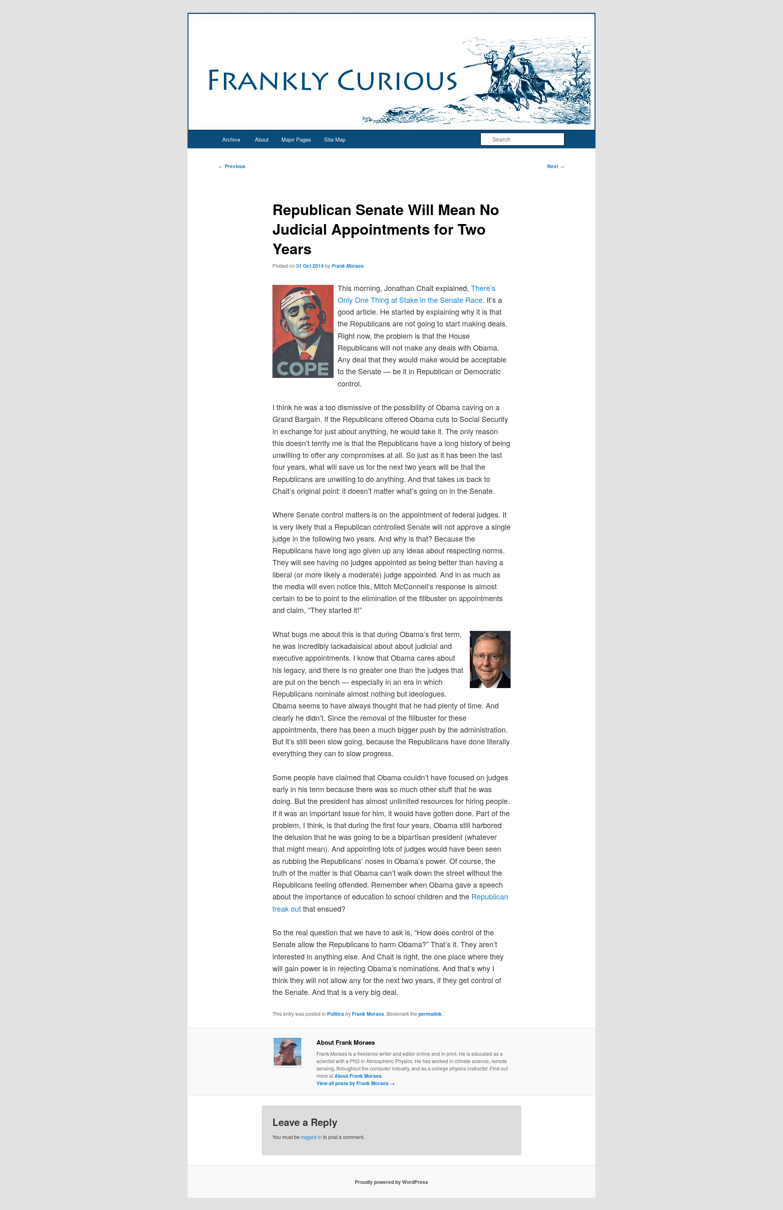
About (262, 139)
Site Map (334, 139)
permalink (430, 1013)
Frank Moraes (348, 265)
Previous (232, 166)
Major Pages (296, 139)
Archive (231, 139)
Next (555, 166)
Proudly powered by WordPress (391, 1182)
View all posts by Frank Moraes (355, 1083)
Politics (335, 1013)
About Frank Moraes (358, 1075)
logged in (311, 1136)
